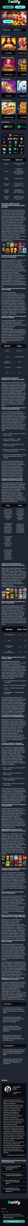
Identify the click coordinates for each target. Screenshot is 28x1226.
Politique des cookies (8, 1217)
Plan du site (5, 1212)
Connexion (8, 7)
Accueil (4, 1208)
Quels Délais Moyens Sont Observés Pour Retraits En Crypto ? (12, 1182)
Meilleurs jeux (6, 30)
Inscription (8, 21)
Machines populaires (19, 30)
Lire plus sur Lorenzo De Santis (16, 1155)
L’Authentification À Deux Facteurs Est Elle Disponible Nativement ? (12, 1190)
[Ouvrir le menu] (2, 2)
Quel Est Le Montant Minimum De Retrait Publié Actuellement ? (14, 1174)
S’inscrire (20, 7)
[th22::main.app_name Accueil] (14, 2)
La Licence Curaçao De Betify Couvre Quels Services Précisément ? (13, 1167)
